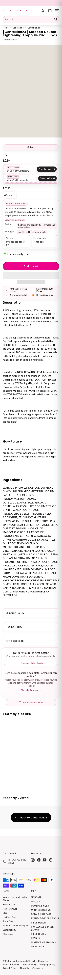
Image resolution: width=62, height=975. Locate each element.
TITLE (6, 188)
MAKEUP (35, 901)
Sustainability (9, 930)
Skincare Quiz (9, 904)
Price (6, 155)
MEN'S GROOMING (41, 910)
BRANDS (35, 938)
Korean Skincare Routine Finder (15, 898)
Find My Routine (31, 690)
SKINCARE (36, 897)
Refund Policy (14, 626)
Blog (5, 913)
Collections (18, 28)
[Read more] (50, 11)
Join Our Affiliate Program (15, 925)
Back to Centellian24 (33, 817)
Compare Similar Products (33, 663)
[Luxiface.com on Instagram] (33, 860)
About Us (24, 968)
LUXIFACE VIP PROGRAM (44, 942)
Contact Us (37, 968)
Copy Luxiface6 (47, 178)
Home (6, 28)
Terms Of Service (11, 964)
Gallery (31, 147)
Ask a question (15, 640)
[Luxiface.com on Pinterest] (50, 860)
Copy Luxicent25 (47, 169)
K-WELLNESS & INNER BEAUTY (42, 928)
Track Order (8, 921)
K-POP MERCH (38, 922)
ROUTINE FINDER (40, 906)
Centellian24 (34, 28)
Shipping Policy (15, 612)
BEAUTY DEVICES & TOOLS (45, 918)
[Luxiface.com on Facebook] (39, 860)
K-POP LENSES (38, 934)
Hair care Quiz (10, 909)
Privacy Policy (29, 964)
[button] (31, 275)
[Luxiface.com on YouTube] (44, 860)
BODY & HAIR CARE (41, 914)
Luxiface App (9, 917)
